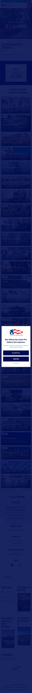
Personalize (16, 363)
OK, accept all (16, 353)
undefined (16, 359)
